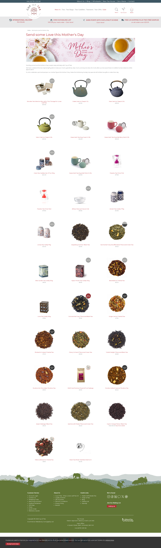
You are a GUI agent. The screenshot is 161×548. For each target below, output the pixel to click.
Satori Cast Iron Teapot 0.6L (44, 137)
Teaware (89, 10)
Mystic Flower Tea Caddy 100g (81, 280)
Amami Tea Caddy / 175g (117, 209)
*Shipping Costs (34, 499)
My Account (124, 12)
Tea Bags (70, 10)
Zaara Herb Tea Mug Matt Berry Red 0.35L (116, 137)
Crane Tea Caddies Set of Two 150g (44, 173)
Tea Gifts (98, 10)
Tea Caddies (80, 10)
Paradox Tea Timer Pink (117, 173)
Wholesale (96, 1)
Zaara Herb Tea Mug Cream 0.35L (80, 137)
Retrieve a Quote (34, 511)
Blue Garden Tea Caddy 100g (44, 280)
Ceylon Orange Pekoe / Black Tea (117, 424)
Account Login (33, 496)
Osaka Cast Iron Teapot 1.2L (80, 101)
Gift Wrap (32, 505)
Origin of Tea (86, 497)
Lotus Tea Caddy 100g (44, 316)
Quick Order (33, 509)
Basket (131, 11)
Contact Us (32, 497)
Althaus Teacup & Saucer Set (80, 209)
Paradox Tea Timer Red (44, 209)
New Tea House (109, 1)
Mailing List (85, 501)
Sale (104, 10)
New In (58, 10)
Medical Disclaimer (35, 503)
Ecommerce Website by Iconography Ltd (40, 521)
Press (30, 507)
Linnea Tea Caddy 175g (44, 244)
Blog (88, 1)
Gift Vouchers (59, 499)
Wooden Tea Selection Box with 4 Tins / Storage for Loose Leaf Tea (44, 102)
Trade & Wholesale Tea (89, 496)
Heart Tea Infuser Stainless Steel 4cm (81, 459)
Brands (57, 505)
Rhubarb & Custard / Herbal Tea (44, 352)
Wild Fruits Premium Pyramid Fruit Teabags (80, 388)
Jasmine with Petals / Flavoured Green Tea (80, 424)
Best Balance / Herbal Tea (117, 280)
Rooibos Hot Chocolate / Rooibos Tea (44, 388)
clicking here (109, 540)
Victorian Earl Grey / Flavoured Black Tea (80, 316)
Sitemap (84, 503)
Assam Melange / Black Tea (44, 424)
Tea (63, 10)
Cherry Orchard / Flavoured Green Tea (80, 352)
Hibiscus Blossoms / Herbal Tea (44, 459)
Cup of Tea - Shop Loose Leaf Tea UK (67, 496)
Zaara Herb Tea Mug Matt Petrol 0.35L (80, 173)
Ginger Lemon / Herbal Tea (117, 316)
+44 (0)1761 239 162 (33, 1)
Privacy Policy (59, 503)
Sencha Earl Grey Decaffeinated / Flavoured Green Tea (116, 244)
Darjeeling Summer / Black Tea (80, 244)
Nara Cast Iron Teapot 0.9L (117, 101)
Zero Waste (121, 1)
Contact (131, 1)
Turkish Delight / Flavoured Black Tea (117, 352)
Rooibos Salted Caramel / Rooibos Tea (116, 388)
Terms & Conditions (61, 501)
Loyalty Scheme (60, 497)
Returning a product (35, 501)
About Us (80, 1)
